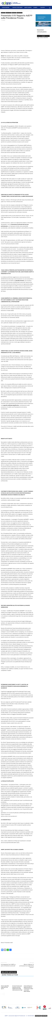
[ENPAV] (38, 1008)
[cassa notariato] (17, 1008)
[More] (23, 956)
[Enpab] (29, 1008)
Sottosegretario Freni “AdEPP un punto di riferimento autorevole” (8, 965)
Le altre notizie (8, 12)
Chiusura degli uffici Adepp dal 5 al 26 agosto (5, 987)
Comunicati (7, 10)
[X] (13, 956)
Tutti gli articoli (19, 12)
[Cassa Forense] (10, 1008)
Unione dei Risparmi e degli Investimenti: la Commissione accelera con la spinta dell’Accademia (28, 988)
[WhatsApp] (19, 956)
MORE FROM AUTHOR (10, 975)
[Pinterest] (16, 956)
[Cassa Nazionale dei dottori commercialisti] (4, 1008)
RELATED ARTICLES (9, 972)
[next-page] (4, 994)
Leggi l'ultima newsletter (42, 37)
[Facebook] (10, 956)
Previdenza (14, 12)
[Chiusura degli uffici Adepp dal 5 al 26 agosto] (6, 981)
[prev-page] (2, 994)
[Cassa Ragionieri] (23, 1008)
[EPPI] (44, 1008)
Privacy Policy (37, 1015)
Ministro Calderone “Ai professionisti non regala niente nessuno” (26, 966)
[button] (49, 7)
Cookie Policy (44, 1015)
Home (2, 10)
